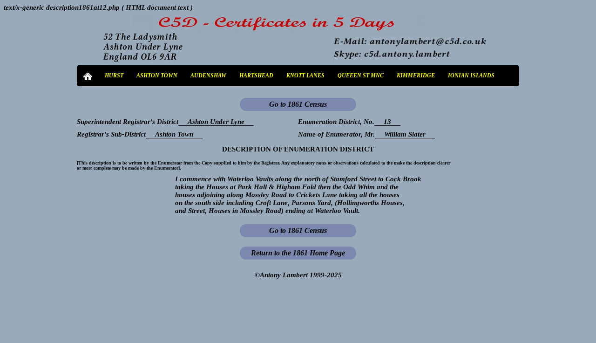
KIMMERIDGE (416, 75)
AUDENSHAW (208, 75)
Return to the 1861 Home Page (298, 253)
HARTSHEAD (256, 75)
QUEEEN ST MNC (361, 75)
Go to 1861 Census (298, 104)
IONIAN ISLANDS (471, 75)
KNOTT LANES (305, 75)
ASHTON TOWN (156, 75)
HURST (114, 75)
